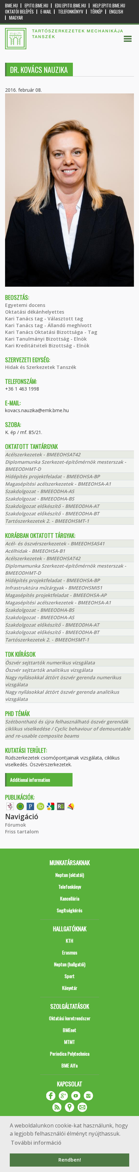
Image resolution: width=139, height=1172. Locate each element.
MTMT (69, 1041)
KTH (69, 940)
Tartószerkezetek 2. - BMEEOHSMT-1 (47, 521)
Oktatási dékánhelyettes (34, 312)
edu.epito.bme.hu (70, 5)
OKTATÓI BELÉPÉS (19, 11)
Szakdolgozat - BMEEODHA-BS (39, 498)
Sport (69, 975)
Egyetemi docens (25, 305)
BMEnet (69, 1029)
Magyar (16, 18)
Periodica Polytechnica (69, 1053)
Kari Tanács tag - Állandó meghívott (48, 325)
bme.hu (11, 5)
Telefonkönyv (70, 11)
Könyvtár (69, 987)
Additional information (30, 779)
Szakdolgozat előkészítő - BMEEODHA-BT (52, 513)
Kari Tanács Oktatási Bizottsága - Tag (51, 332)
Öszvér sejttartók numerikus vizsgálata (50, 662)
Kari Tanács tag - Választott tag (44, 318)
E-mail (45, 11)
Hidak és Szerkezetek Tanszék (40, 367)
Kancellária (69, 898)
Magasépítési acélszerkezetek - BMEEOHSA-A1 (58, 484)
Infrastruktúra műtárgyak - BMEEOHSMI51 (53, 587)
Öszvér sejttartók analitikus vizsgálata (49, 670)
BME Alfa (69, 1065)
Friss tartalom (22, 831)
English (116, 11)
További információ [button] (36, 1142)
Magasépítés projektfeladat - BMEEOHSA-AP (56, 595)
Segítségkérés (69, 910)
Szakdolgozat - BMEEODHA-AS (39, 491)
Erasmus (69, 952)
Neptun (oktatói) (69, 874)
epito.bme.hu (36, 5)
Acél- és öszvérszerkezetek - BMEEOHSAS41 (55, 543)
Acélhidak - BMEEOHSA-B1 (35, 551)
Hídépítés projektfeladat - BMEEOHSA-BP (52, 476)
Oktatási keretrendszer (69, 1018)
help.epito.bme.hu (109, 5)
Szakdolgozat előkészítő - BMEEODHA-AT (52, 506)
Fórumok (15, 825)
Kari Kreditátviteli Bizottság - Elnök (47, 345)
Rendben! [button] (69, 1159)
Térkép (96, 11)
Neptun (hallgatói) (69, 964)
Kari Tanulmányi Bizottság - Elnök (46, 339)
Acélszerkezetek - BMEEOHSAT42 (42, 454)
